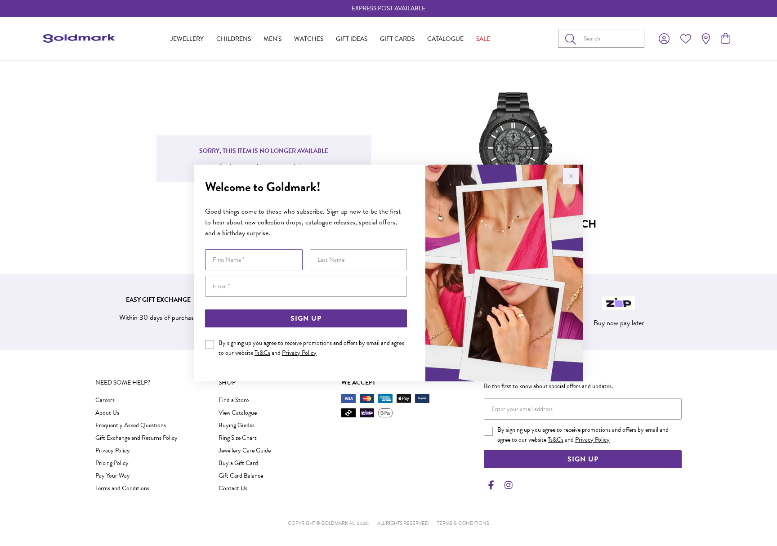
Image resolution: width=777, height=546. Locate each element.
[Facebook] (491, 485)
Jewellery (187, 39)
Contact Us (233, 488)
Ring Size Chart (238, 438)
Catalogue (445, 39)
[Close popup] (571, 176)
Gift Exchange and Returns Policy (136, 438)
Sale (483, 39)
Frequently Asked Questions (130, 425)
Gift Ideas (351, 39)
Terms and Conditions (122, 488)
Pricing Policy (112, 463)
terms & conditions (463, 523)
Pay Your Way (112, 475)
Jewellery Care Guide (245, 450)
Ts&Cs (262, 353)
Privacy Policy (299, 353)
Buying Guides (237, 425)
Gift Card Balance (241, 475)
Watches (308, 39)
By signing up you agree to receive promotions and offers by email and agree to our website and (311, 348)
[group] (388, 8)
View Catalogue (238, 412)
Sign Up (306, 318)
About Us (107, 412)
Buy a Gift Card (238, 463)
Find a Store (234, 400)
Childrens (233, 39)
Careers (105, 400)
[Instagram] (507, 485)
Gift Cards (397, 39)
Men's (272, 39)
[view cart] (725, 39)
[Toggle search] (572, 39)
